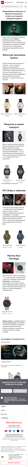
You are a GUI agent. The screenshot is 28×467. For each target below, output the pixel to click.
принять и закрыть (14, 462)
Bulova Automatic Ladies (7, 113)
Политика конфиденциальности (14, 434)
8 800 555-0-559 (14, 426)
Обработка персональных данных (14, 436)
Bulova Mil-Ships (7, 245)
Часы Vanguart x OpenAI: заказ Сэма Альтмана (11, 366)
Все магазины (19, 2)
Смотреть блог (5, 342)
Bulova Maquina (7, 180)
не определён (8, 2)
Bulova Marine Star (7, 311)
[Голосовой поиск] (21, 6)
